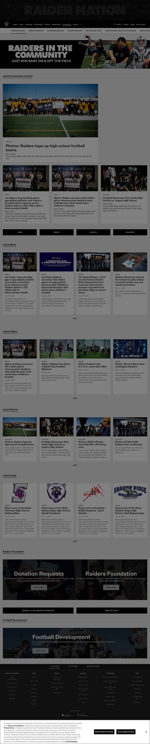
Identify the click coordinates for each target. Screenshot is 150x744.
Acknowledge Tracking (126, 732)
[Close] (146, 731)
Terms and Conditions (16, 726)
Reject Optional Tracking (104, 732)
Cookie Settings (71, 741)
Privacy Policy (9, 728)
